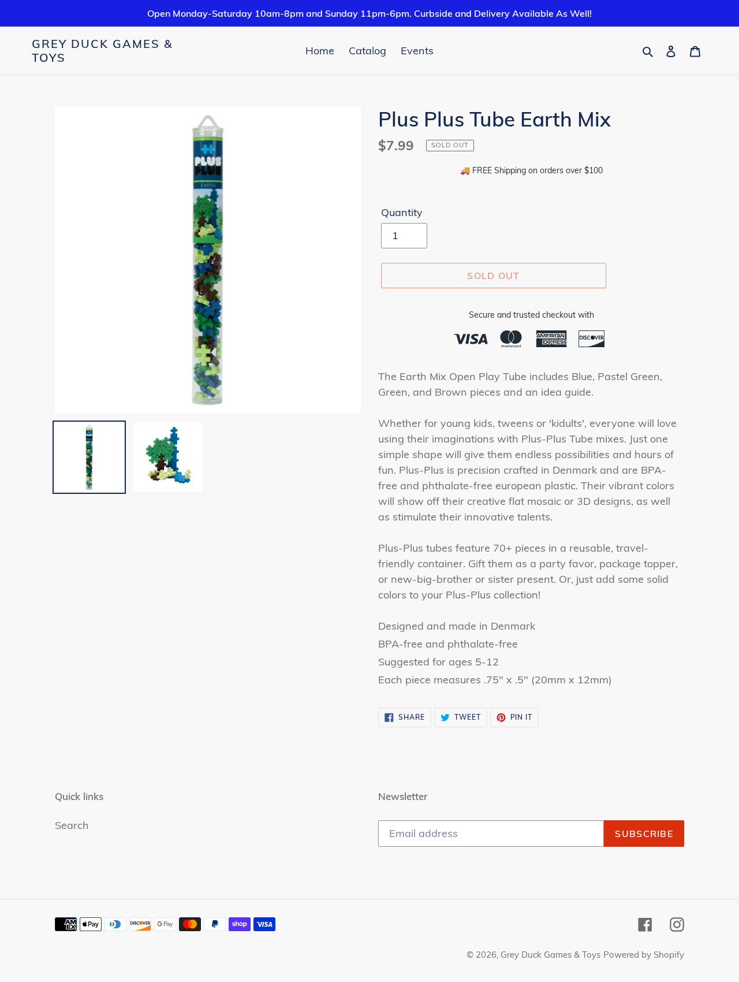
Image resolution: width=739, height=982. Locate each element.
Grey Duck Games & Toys (102, 51)
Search (72, 825)
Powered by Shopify (643, 954)
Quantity (402, 212)
